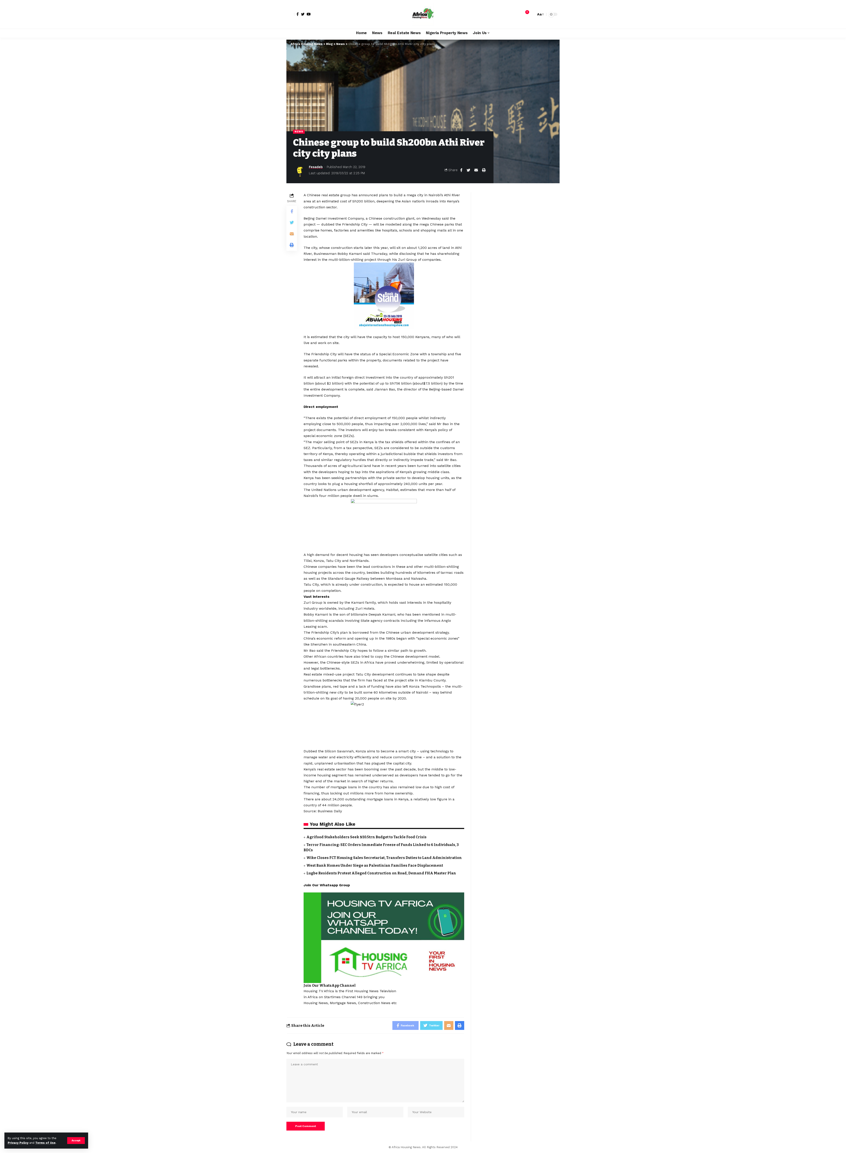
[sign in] (290, 14)
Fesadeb (316, 167)
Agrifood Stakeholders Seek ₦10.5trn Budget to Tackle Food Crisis (366, 837)
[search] (531, 14)
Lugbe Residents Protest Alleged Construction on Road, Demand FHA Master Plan (381, 873)
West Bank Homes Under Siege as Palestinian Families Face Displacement (374, 865)
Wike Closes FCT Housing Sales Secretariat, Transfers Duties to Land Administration (384, 858)
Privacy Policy (18, 1142)
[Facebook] (297, 14)
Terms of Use (45, 1142)
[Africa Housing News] (423, 14)
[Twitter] (303, 14)
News (299, 131)
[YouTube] (309, 14)
